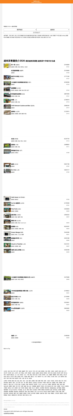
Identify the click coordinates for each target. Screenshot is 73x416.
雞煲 (40, 35)
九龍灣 (22, 308)
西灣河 (43, 374)
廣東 (45, 380)
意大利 (25, 35)
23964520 (66, 215)
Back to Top (7, 348)
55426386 (66, 232)
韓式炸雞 (6, 393)
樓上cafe (29, 386)
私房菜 (38, 37)
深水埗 (16, 164)
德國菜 (37, 393)
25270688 (66, 277)
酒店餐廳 (11, 391)
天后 (18, 374)
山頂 (59, 376)
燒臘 (14, 386)
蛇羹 (49, 393)
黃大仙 (65, 373)
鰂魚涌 (12, 374)
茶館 (29, 391)
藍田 (36, 374)
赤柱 (56, 376)
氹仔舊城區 (22, 197)
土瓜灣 (17, 111)
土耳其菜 (57, 393)
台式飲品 (35, 382)
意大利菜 (40, 382)
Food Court (23, 223)
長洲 (58, 374)
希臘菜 (52, 393)
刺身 (55, 386)
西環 (49, 371)
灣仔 (30, 82)
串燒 (25, 113)
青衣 (21, 238)
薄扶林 (39, 376)
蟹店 (46, 393)
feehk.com (19, 411)
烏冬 (50, 382)
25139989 (66, 296)
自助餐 (32, 37)
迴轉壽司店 (14, 395)
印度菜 (42, 386)
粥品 (10, 384)
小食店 (25, 67)
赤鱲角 (50, 374)
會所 (18, 393)
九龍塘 (25, 376)
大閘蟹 (54, 35)
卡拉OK (63, 386)
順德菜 (25, 393)
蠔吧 (15, 393)
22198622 (66, 291)
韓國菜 (63, 388)
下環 (28, 374)
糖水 (21, 380)
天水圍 (9, 373)
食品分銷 (6, 386)
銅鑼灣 (21, 70)
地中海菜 (33, 393)
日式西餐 (42, 388)
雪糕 (28, 389)
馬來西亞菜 (21, 391)
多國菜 (33, 380)
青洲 (13, 378)
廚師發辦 (6, 391)
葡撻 (24, 395)
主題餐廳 (34, 386)
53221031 (66, 244)
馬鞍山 (22, 373)
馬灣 (8, 378)
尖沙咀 (22, 203)
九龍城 (33, 373)
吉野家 (43, 35)
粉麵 (16, 67)
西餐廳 (5, 395)
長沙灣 (5, 373)
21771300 (66, 76)
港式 (24, 380)
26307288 (66, 238)
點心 (13, 384)
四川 (19, 386)
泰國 (67, 35)
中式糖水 (23, 384)
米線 (19, 67)
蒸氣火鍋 (42, 393)
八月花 (18, 35)
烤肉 (16, 234)
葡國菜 (21, 393)
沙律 (46, 386)
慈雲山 (61, 374)
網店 (64, 384)
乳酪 (31, 389)
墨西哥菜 (54, 384)
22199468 (66, 203)
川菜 (16, 386)
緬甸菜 (32, 391)
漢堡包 (22, 67)
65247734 (66, 139)
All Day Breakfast (13, 389)
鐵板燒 (43, 389)
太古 (25, 374)
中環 (34, 371)
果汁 (62, 380)
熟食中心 (6, 384)
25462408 (66, 250)
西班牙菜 (47, 388)
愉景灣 (16, 378)
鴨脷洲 (54, 374)
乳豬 (35, 35)
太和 (45, 376)
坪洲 (20, 378)
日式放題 (28, 37)
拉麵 (47, 382)
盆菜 (33, 35)
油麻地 (17, 65)
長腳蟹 (7, 37)
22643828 (66, 209)
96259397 (66, 226)
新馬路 (45, 373)
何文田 (12, 376)
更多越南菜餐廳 (36, 342)
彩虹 (66, 376)
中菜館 (44, 382)
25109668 (66, 70)
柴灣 (19, 296)
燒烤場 (67, 386)
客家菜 (49, 391)
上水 (15, 100)
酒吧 (22, 386)
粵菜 (42, 380)
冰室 (11, 37)
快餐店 (16, 152)
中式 (21, 37)
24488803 (66, 144)
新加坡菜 (16, 391)
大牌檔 (39, 389)
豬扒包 (27, 395)
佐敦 (19, 209)
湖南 (63, 391)
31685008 (66, 335)
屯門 (21, 150)
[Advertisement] (36, 15)
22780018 (66, 100)
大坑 (36, 376)
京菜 (19, 388)
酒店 (45, 37)
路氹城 (41, 373)
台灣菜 (5, 380)
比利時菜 (11, 393)
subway (64, 35)
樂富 (29, 376)
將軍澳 (21, 76)
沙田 (36, 371)
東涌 (34, 374)
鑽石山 (32, 376)
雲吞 (25, 90)
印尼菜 (52, 380)
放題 (60, 35)
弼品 (19, 37)
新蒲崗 (29, 373)
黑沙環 (58, 373)
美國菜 (10, 386)
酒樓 (30, 388)
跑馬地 (62, 376)
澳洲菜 (53, 391)
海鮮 (13, 37)
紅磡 (39, 371)
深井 (5, 378)
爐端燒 (63, 389)
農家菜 (61, 393)
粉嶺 (17, 226)
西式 (10, 35)
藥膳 (25, 386)
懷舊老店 (31, 384)
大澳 (23, 378)
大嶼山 (48, 376)
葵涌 (23, 94)
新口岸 (65, 374)
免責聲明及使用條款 (9, 413)
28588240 (66, 105)
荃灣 (14, 371)
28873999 (66, 94)
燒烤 (20, 113)
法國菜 (58, 386)
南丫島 (26, 378)
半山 (42, 376)
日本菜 (56, 380)
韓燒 (46, 35)
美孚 (22, 376)
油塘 (15, 376)
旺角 (5, 37)
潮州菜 (12, 90)
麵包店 (26, 388)
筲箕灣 (8, 374)
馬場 (10, 378)
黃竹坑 (8, 376)
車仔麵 (9, 380)
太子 (65, 371)
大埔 (17, 144)
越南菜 (12, 67)
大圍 (49, 373)
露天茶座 (20, 395)
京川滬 (16, 384)
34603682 (66, 308)
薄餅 (36, 380)
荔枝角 (32, 105)
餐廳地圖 (5, 409)
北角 (13, 373)
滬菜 (14, 382)
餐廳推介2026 (7, 26)
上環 (15, 35)
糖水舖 (49, 386)
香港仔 (21, 374)
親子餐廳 (59, 388)
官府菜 (22, 388)
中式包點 (20, 389)
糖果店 (37, 388)
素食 (60, 380)
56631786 (66, 164)
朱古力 (33, 388)
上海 (38, 35)
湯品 (19, 384)
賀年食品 (55, 389)
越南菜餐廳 (14, 26)
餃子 (28, 90)
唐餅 (27, 384)
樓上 (49, 35)
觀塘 (31, 35)
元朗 (9, 371)
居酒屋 (16, 388)
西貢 (31, 374)
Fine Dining (40, 391)
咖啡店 (16, 199)
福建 (28, 35)
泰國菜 (16, 113)
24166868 (66, 64)
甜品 (18, 380)
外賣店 (65, 393)
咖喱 (23, 113)
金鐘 (5, 376)
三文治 (19, 234)
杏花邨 (30, 378)
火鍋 (51, 35)
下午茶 (57, 35)
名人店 (24, 389)
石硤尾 (18, 376)
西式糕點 (6, 382)
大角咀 (18, 215)
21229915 (66, 111)
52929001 (66, 302)
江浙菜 (57, 391)
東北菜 (45, 391)
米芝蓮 (16, 37)
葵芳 (26, 373)
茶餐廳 (21, 35)
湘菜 (60, 391)
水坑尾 (18, 88)
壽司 (13, 35)
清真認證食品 (53, 388)
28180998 (66, 82)
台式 (50, 37)
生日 (47, 37)
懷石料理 (47, 389)
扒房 (13, 388)
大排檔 (24, 37)
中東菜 (28, 393)
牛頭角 (39, 374)
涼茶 (35, 391)
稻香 (35, 37)
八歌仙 (41, 37)
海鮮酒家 (6, 389)
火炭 (47, 374)
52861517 (66, 170)
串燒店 (9, 395)
